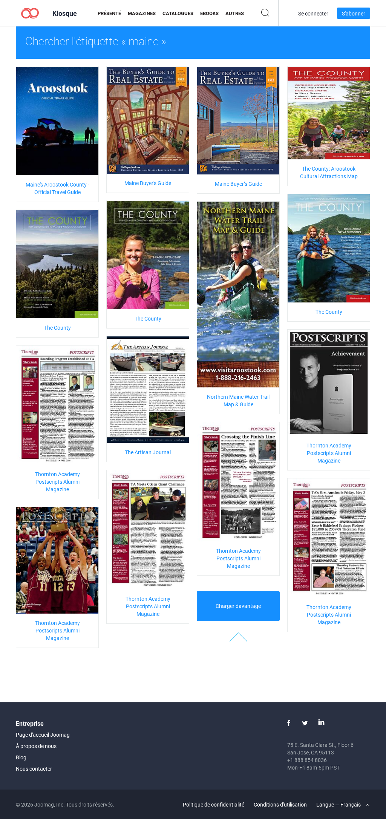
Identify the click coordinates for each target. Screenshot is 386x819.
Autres (234, 13)
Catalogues (177, 13)
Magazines (142, 13)
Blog (21, 757)
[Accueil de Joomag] (30, 12)
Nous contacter (34, 768)
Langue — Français (339, 804)
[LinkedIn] (321, 723)
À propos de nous (36, 746)
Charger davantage (238, 605)
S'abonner (353, 13)
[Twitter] (304, 723)
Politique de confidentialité (213, 804)
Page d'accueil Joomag (43, 734)
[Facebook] (288, 723)
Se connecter (313, 13)
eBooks (209, 13)
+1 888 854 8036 (307, 759)
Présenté (109, 13)
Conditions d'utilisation (280, 804)
